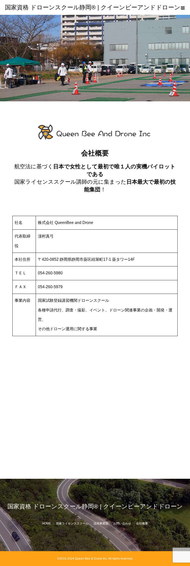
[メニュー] (182, 7)
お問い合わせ (122, 523)
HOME (46, 523)
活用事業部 (101, 523)
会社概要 (142, 523)
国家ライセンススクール (72, 523)
